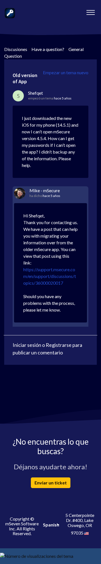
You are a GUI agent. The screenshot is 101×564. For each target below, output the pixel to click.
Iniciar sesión (27, 345)
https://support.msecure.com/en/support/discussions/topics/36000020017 (49, 276)
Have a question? (47, 49)
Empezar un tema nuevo (65, 72)
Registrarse (59, 345)
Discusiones (15, 49)
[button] (90, 10)
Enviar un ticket (51, 482)
